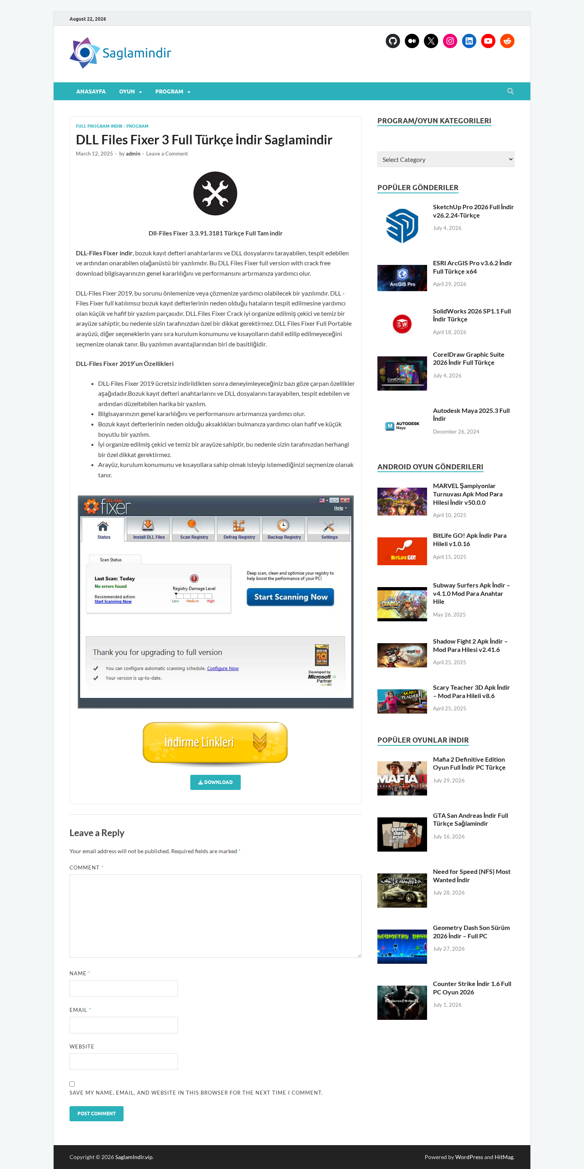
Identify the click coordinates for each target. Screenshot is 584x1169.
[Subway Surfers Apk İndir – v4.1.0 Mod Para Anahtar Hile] (402, 604)
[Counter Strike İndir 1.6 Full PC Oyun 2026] (402, 1003)
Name (80, 973)
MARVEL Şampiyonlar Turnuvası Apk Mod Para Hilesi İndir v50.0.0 (468, 494)
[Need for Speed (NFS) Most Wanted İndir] (402, 890)
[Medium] (412, 41)
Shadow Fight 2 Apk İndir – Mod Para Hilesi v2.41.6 (470, 645)
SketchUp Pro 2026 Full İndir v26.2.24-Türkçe (473, 211)
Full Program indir (99, 126)
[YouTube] (488, 41)
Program (169, 91)
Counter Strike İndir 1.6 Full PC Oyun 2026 (472, 988)
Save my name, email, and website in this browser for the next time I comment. (196, 1092)
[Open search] (510, 91)
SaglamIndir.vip (134, 1156)
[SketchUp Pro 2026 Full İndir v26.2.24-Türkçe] (402, 226)
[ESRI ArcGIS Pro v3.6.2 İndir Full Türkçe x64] (402, 278)
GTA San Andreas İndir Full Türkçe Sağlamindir (470, 819)
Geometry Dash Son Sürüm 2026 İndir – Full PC (471, 931)
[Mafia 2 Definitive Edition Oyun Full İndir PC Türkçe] (402, 778)
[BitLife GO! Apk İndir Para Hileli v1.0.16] (402, 551)
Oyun (127, 91)
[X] (431, 41)
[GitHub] (393, 41)
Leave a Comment (167, 153)
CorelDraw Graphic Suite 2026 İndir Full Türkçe (469, 358)
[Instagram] (450, 41)
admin (133, 153)
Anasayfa (91, 91)
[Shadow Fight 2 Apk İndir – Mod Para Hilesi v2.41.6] (402, 655)
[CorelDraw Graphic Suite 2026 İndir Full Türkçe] (402, 373)
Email (80, 1010)
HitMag (504, 1156)
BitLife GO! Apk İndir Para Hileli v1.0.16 (470, 539)
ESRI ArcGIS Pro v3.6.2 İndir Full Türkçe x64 (472, 267)
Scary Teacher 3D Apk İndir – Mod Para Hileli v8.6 (471, 691)
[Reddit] (507, 41)
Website (82, 1046)
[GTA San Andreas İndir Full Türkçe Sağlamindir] (402, 834)
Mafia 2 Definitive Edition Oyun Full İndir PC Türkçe (469, 763)
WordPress (469, 1156)
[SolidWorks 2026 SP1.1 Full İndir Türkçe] (402, 324)
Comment (87, 867)
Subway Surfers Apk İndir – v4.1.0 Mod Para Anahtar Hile (471, 593)
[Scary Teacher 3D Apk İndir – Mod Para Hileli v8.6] (402, 701)
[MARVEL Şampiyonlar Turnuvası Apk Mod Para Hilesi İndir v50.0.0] (402, 501)
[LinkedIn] (469, 41)
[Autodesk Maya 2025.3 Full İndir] (402, 426)
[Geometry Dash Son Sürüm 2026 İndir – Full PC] (402, 947)
